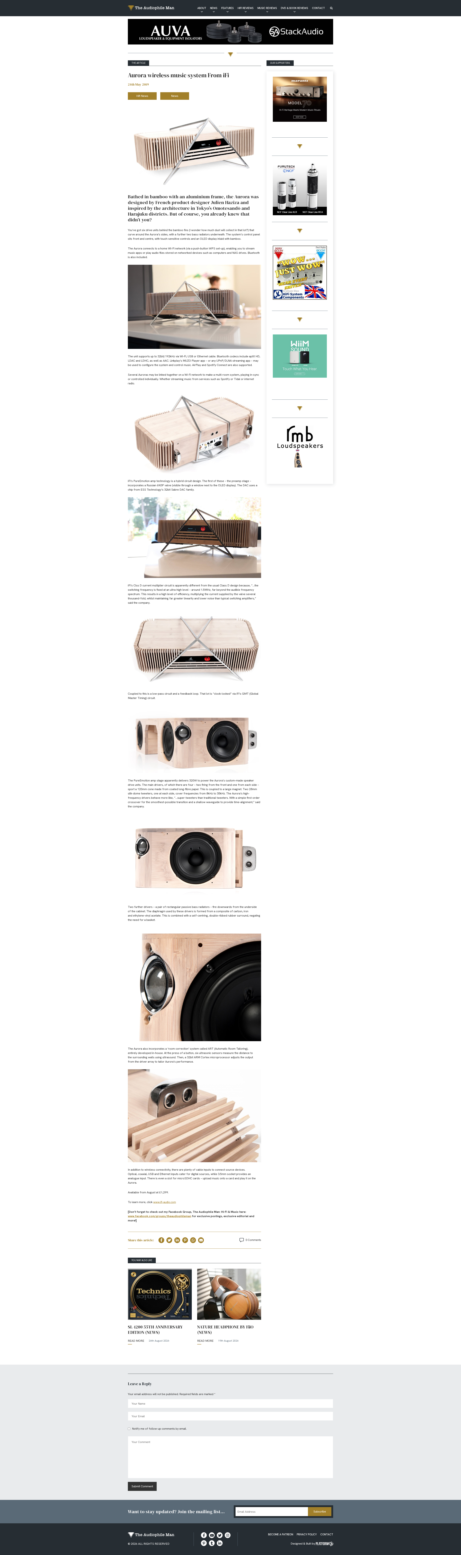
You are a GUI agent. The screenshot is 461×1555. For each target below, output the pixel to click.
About (201, 8)
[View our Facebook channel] (212, 1535)
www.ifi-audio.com (164, 1202)
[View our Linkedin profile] (220, 1543)
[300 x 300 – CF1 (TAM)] (300, 188)
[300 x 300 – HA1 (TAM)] (300, 104)
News (213, 8)
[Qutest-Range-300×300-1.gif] (300, 273)
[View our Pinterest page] (204, 1543)
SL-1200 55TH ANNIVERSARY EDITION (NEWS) (155, 1329)
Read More (136, 1341)
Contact (318, 8)
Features (227, 8)
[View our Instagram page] (227, 1535)
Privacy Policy (307, 1534)
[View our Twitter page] (220, 1535)
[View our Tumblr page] (212, 1543)
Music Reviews (267, 8)
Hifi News (142, 96)
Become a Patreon (280, 1534)
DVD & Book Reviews (294, 8)
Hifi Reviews (246, 8)
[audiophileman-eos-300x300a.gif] (300, 451)
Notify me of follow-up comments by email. (159, 1429)
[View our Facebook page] (204, 1535)
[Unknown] (230, 32)
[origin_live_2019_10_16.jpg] (300, 362)
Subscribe (319, 1511)
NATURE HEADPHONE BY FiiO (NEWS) (225, 1329)
